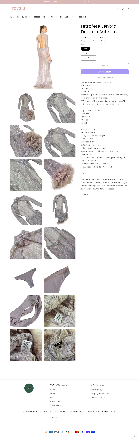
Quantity (84, 53)
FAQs (52, 397)
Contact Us (55, 401)
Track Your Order (57, 405)
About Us (54, 393)
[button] (24, 17)
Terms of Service (98, 397)
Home (52, 390)
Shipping (84, 41)
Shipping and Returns (100, 393)
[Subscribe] (86, 417)
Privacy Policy (96, 390)
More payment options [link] (105, 77)
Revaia (66, 436)
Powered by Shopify (74, 436)
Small (85, 49)
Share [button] (85, 194)
